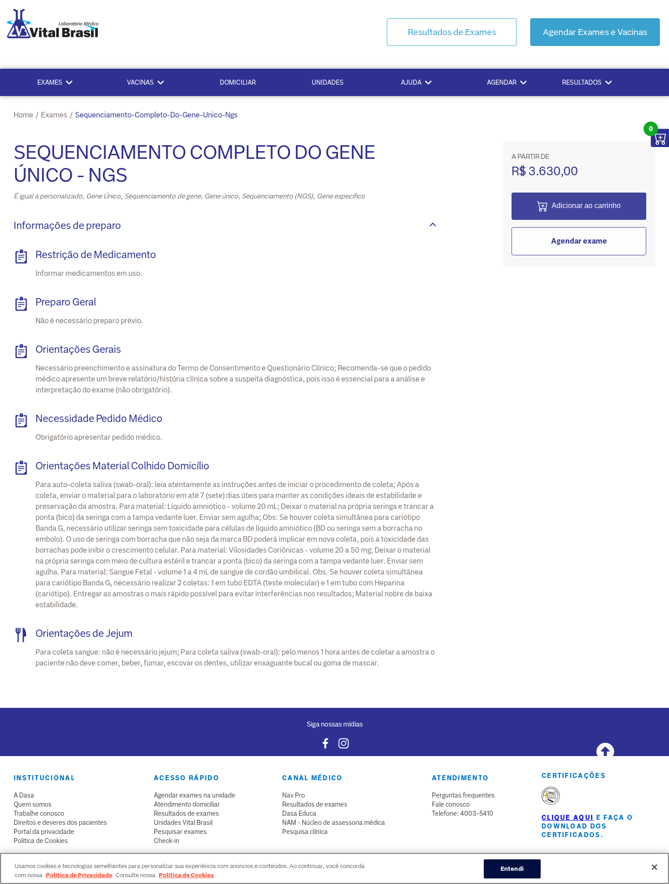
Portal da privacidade (44, 831)
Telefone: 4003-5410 (462, 813)
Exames (49, 82)
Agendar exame (579, 241)
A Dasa (24, 795)
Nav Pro (293, 795)
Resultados (582, 82)
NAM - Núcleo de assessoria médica (333, 822)
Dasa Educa (299, 813)
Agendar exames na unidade (194, 795)
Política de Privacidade (79, 874)
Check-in (166, 840)
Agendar (502, 82)
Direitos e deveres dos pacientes (60, 822)
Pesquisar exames (180, 831)
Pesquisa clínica (305, 831)
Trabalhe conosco (39, 813)
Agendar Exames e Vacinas (595, 32)
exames (54, 115)
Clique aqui (567, 817)
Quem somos (32, 804)
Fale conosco (451, 804)
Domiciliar (238, 82)
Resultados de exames (186, 813)
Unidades (328, 82)
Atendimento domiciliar (187, 804)
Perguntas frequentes (463, 795)
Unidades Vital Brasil (183, 822)
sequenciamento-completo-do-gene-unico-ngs (156, 115)
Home (23, 115)
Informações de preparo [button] (67, 225)
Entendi (512, 868)
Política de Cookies (41, 840)
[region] (334, 868)
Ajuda (411, 82)
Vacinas (140, 82)
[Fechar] (654, 867)
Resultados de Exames (452, 32)
